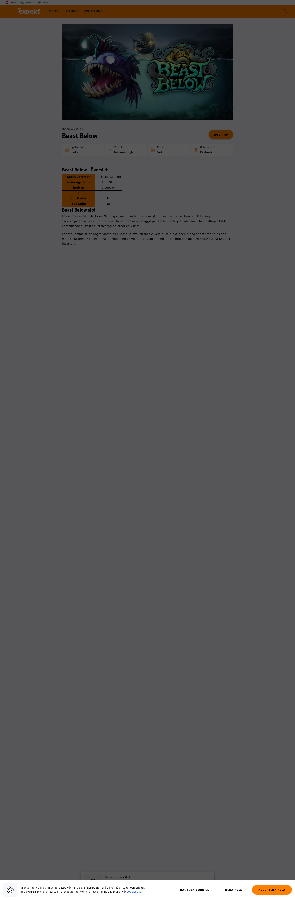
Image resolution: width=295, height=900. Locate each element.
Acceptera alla (272, 890)
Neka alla (233, 890)
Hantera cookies (194, 890)
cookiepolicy (135, 892)
